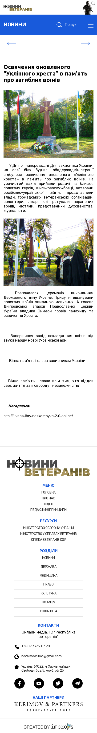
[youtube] (39, 683)
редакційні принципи (48, 510)
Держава (48, 567)
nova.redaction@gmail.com (41, 656)
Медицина (48, 576)
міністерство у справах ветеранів (48, 534)
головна (48, 492)
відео (48, 504)
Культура (49, 593)
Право (48, 584)
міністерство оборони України (48, 528)
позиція (48, 602)
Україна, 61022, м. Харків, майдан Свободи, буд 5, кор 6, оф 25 (45, 669)
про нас (48, 498)
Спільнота (48, 611)
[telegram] (77, 683)
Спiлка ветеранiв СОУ (48, 540)
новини (15, 24)
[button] (93, 4)
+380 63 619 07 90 (35, 646)
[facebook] (19, 683)
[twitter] (58, 683)
